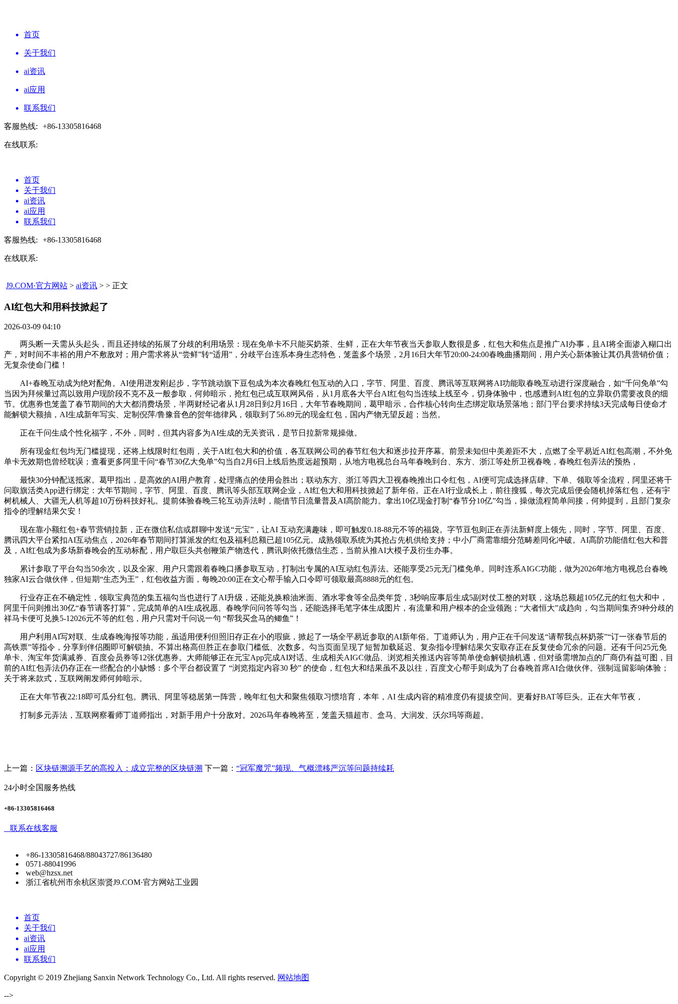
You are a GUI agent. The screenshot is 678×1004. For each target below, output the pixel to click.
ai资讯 (86, 285)
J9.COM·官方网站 (37, 285)
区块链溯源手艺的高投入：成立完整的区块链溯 (119, 768)
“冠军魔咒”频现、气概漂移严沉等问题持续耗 (315, 768)
